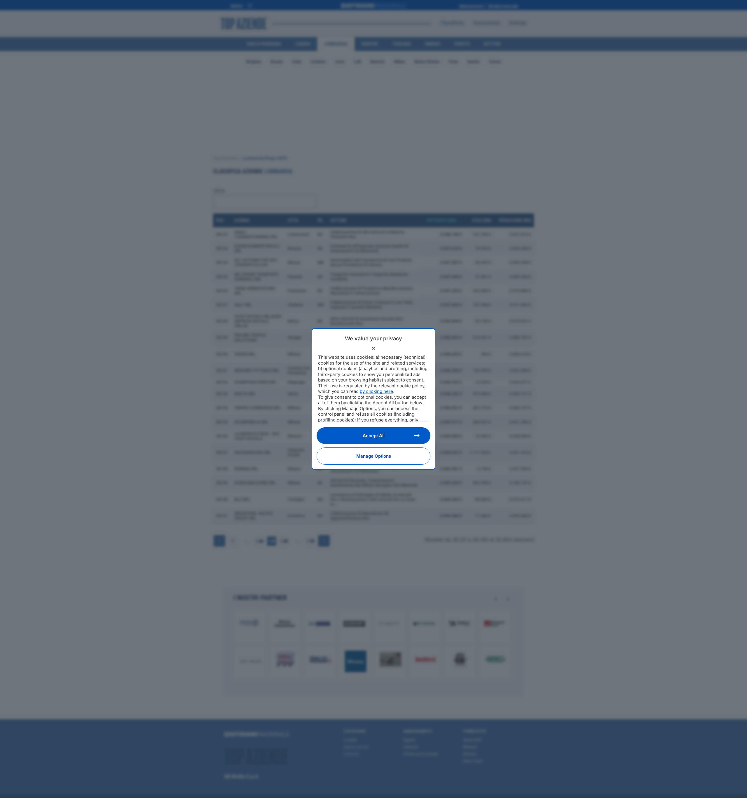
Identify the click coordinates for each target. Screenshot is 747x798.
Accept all (374, 435)
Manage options (373, 456)
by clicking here (376, 391)
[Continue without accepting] (373, 348)
